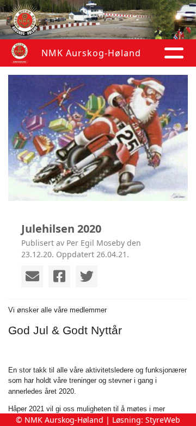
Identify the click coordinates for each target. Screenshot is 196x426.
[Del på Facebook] (59, 276)
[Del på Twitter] (86, 276)
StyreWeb (162, 420)
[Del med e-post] (32, 276)
